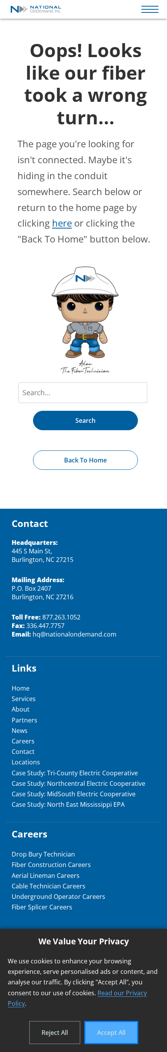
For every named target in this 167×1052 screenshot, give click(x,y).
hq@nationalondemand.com (75, 634)
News (20, 730)
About (21, 709)
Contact (23, 751)
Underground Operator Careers (58, 896)
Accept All (111, 1032)
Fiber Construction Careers (51, 864)
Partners (24, 720)
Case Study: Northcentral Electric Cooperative (78, 783)
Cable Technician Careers (48, 886)
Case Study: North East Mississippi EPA (68, 804)
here (62, 222)
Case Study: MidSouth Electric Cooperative (74, 794)
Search (85, 420)
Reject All (55, 1032)
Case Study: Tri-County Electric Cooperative (75, 773)
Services (24, 698)
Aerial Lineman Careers (46, 875)
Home (21, 688)
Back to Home (85, 460)
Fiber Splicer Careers (42, 907)
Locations (26, 762)
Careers (23, 741)
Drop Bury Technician (43, 854)
